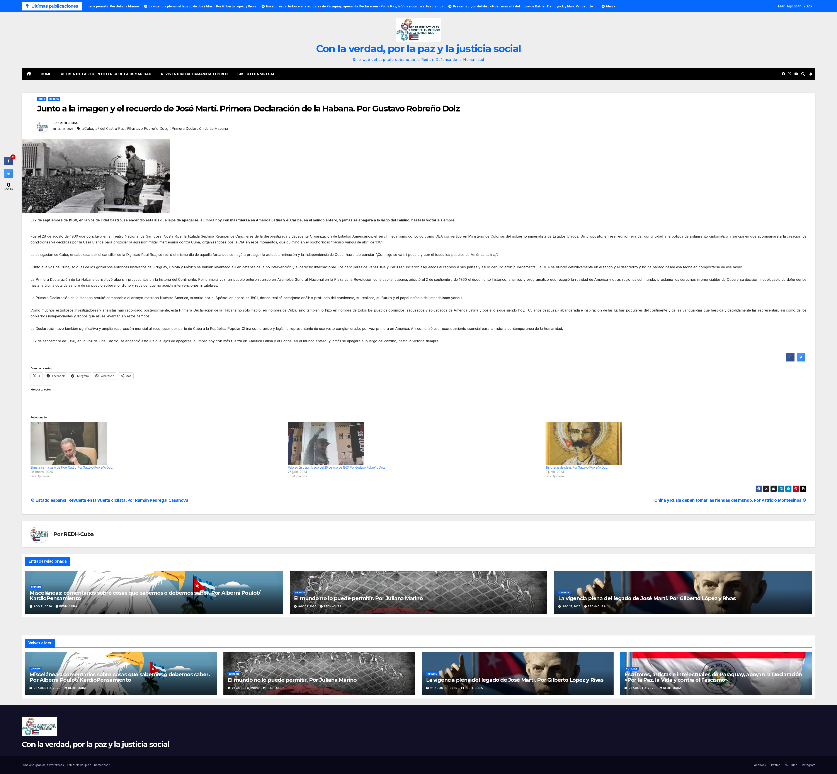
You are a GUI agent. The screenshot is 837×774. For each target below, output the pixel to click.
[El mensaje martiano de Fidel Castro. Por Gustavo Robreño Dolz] (157, 443)
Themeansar (101, 765)
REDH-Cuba (69, 123)
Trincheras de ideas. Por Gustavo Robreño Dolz (577, 467)
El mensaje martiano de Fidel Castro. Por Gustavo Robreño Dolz (71, 467)
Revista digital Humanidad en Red (194, 74)
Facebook (759, 765)
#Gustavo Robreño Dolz (147, 128)
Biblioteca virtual (256, 74)
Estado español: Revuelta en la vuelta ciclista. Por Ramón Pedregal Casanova (111, 500)
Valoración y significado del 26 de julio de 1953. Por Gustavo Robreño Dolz (336, 467)
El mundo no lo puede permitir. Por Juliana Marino (358, 598)
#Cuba (87, 128)
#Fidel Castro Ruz (110, 128)
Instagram (808, 765)
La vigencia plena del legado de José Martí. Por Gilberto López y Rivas (646, 598)
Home (46, 74)
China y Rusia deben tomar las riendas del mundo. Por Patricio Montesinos (728, 500)
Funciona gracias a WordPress (43, 765)
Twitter (775, 765)
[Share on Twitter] (801, 360)
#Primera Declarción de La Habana (198, 128)
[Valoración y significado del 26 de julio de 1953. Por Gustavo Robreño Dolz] (414, 443)
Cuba (41, 99)
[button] (803, 74)
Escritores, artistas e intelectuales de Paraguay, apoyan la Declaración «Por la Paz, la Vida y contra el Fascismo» (713, 677)
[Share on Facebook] (790, 360)
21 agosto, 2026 (47, 688)
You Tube (790, 765)
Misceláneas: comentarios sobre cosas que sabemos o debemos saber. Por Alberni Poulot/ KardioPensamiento (145, 595)
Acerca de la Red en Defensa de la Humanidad (106, 74)
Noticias (631, 668)
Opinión (54, 99)
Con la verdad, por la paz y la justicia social (418, 48)
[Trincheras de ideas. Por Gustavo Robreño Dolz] (672, 443)
